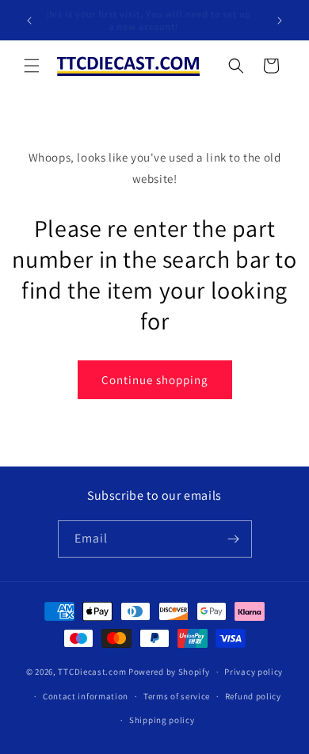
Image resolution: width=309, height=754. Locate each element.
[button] (31, 65)
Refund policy (253, 696)
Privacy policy (253, 671)
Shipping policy (162, 719)
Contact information (85, 696)
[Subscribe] (233, 539)
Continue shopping (154, 379)
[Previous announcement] (29, 20)
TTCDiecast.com (92, 671)
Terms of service (176, 696)
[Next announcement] (279, 20)
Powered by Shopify (169, 671)
